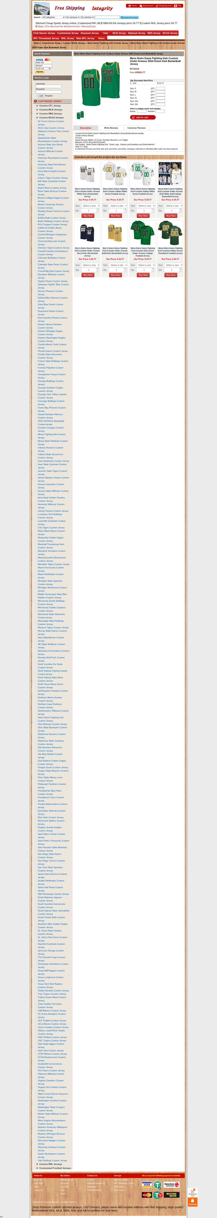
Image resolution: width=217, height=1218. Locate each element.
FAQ (179, 6)
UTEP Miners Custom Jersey (52, 1054)
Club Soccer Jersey (44, 33)
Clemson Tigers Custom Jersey (53, 247)
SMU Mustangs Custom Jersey (53, 894)
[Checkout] (193, 1202)
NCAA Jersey (170, 33)
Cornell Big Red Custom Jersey (53, 271)
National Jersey (136, 33)
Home (134, 6)
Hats (105, 33)
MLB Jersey (119, 33)
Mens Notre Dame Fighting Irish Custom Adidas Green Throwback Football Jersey (170, 250)
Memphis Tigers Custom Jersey (54, 564)
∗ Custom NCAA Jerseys (50, 117)
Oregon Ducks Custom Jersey (53, 767)
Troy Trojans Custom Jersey (52, 994)
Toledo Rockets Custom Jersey (53, 990)
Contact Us (38, 1190)
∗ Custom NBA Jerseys (49, 113)
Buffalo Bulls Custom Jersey (52, 218)
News (101, 38)
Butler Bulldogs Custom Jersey (53, 221)
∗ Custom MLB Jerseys (49, 109)
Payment (64, 1187)
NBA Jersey (153, 33)
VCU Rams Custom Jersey (51, 1070)
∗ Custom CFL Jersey (48, 105)
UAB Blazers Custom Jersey (52, 1010)
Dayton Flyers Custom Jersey (53, 281)
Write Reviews (111, 128)
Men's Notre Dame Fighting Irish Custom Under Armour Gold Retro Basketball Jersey (115, 250)
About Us (38, 1180)
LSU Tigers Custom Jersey (51, 527)
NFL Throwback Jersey (46, 38)
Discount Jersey (90, 33)
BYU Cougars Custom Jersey (52, 224)
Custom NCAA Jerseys (74, 43)
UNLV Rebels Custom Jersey (52, 1037)
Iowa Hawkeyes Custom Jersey (53, 461)
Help (63, 1190)
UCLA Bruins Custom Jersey (52, 1024)
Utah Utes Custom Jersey (51, 1050)
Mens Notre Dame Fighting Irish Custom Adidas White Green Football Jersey (115, 191)
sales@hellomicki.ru (96, 1183)
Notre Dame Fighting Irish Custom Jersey (108, 43)
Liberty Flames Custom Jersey (53, 511)
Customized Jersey (67, 33)
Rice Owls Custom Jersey (51, 817)
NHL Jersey (67, 38)
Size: (77, 205)
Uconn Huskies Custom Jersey (53, 1027)
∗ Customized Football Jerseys (53, 1168)
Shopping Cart (164, 6)
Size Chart (38, 1183)
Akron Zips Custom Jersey (51, 128)
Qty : (77, 210)
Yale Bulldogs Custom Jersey (52, 1160)
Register (49, 96)
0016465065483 (94, 1190)
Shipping (64, 1183)
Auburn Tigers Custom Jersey (53, 178)
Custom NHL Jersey (153, 23)
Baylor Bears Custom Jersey (52, 188)
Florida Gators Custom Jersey (53, 351)
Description (85, 128)
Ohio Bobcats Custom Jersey (52, 724)
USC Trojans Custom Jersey (52, 1040)
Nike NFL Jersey (85, 38)
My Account (147, 6)
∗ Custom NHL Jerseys (49, 1164)
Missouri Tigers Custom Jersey (53, 627)
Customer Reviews (136, 128)
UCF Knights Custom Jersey (52, 1020)
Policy (36, 1187)
